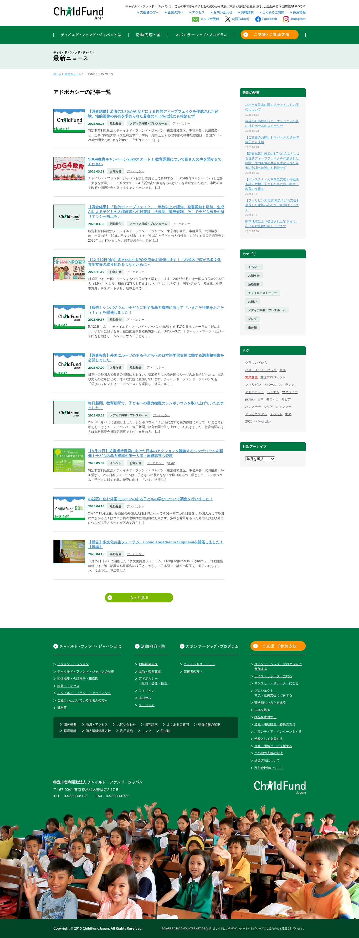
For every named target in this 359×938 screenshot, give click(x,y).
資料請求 (247, 12)
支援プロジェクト (273, 377)
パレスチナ (253, 407)
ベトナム (273, 392)
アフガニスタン (256, 414)
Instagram (298, 19)
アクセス (198, 12)
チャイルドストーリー (262, 292)
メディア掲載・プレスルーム (148, 123)
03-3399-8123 (76, 796)
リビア (286, 399)
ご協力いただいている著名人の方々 (82, 700)
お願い (252, 301)
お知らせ (115, 171)
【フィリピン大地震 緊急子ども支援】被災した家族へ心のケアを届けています (272, 205)
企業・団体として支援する (273, 746)
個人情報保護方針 (98, 731)
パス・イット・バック (261, 370)
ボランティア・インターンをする (278, 731)
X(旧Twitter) (240, 19)
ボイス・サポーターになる (273, 676)
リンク (146, 731)
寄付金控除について (268, 768)
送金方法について (267, 760)
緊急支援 (251, 377)
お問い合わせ (222, 12)
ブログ (252, 318)
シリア (268, 407)
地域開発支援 (148, 664)
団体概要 (70, 724)
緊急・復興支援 (150, 671)
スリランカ (287, 385)
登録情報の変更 (209, 724)
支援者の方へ (149, 12)
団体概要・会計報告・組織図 (77, 678)
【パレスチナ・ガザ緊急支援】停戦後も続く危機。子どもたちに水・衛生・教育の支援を (272, 184)
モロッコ (272, 399)
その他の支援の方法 (268, 753)
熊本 (282, 370)
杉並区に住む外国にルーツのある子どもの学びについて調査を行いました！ (150, 499)
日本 (260, 399)
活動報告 (115, 123)
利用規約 (126, 731)
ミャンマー (283, 407)
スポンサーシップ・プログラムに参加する (278, 666)
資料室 (62, 708)
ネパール (270, 385)
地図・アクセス (68, 686)
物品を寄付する (265, 717)
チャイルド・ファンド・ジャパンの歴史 (85, 671)
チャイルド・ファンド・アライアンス (84, 693)
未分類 (252, 327)
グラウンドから (256, 362)
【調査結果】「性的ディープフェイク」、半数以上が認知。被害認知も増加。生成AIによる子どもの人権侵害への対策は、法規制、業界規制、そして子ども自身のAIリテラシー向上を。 (156, 211)
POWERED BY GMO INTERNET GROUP (186, 928)
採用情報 (299, 12)
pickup (171, 463)
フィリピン (253, 385)
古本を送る (262, 710)
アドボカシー (181, 123)
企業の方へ (175, 12)
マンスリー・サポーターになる (276, 683)
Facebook (269, 19)
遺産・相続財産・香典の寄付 (274, 724)
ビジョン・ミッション (73, 664)
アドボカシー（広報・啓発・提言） (154, 681)
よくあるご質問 (273, 12)
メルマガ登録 (209, 19)
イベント (115, 463)
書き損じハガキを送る (270, 702)
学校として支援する (268, 739)
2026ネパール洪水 (258, 421)
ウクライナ (290, 392)
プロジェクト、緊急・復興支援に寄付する (273, 693)
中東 (288, 414)
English (166, 731)
